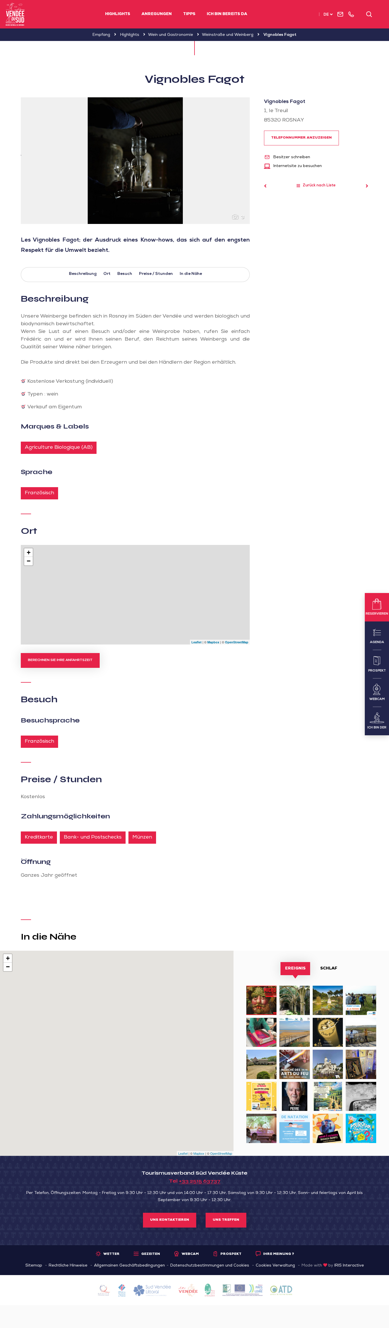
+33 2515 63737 (199, 1181)
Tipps (189, 14)
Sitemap (33, 1266)
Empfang (101, 35)
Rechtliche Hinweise (68, 1266)
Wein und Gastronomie (170, 35)
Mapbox (213, 642)
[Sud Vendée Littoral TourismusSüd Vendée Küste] (15, 14)
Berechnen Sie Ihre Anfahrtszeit (60, 660)
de (326, 15)
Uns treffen (226, 1220)
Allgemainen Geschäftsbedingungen (129, 1266)
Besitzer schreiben (291, 157)
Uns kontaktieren (169, 1220)
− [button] (28, 561)
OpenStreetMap (236, 642)
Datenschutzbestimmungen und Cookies (209, 1266)
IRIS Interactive (349, 1266)
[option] (135, 160)
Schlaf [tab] (328, 969)
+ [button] (28, 552)
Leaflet (196, 642)
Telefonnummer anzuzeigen (301, 138)
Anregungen (157, 14)
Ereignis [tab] (295, 969)
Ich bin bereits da (227, 14)
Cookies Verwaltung (275, 1266)
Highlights (117, 14)
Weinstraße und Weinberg (227, 35)
